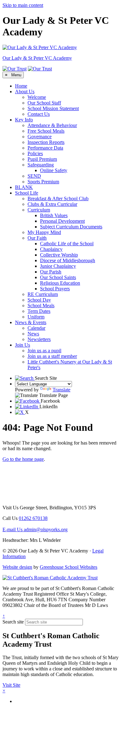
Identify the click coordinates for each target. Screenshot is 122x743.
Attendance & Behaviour (52, 125)
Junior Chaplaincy (58, 266)
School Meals (41, 305)
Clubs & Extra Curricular (52, 204)
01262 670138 (33, 518)
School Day (39, 300)
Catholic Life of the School (67, 243)
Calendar (36, 328)
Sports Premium (43, 181)
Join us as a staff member (52, 356)
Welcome (37, 97)
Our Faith (37, 238)
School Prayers (55, 288)
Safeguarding (41, 164)
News (33, 333)
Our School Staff (44, 102)
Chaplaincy (51, 249)
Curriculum (39, 209)
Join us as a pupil (44, 350)
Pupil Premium (42, 159)
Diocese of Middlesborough (67, 260)
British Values (54, 215)
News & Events (30, 322)
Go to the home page (23, 459)
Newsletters (39, 339)
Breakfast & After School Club (58, 198)
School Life (26, 193)
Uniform (36, 316)
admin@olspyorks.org (35, 529)
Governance (40, 136)
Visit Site (11, 685)
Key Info (24, 119)
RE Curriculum (43, 294)
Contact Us (39, 114)
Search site (13, 621)
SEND (34, 176)
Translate (61, 389)
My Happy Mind (44, 232)
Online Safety (53, 170)
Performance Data (45, 147)
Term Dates (39, 311)
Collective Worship (59, 254)
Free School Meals (46, 131)
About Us (24, 91)
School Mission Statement (53, 108)
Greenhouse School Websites (68, 567)
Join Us (22, 345)
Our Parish (50, 271)
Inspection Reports (46, 142)
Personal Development (62, 221)
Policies (35, 153)
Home (21, 86)
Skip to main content (23, 5)
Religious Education (60, 283)
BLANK (24, 187)
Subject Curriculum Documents (71, 226)
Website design (17, 567)
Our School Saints (58, 277)
